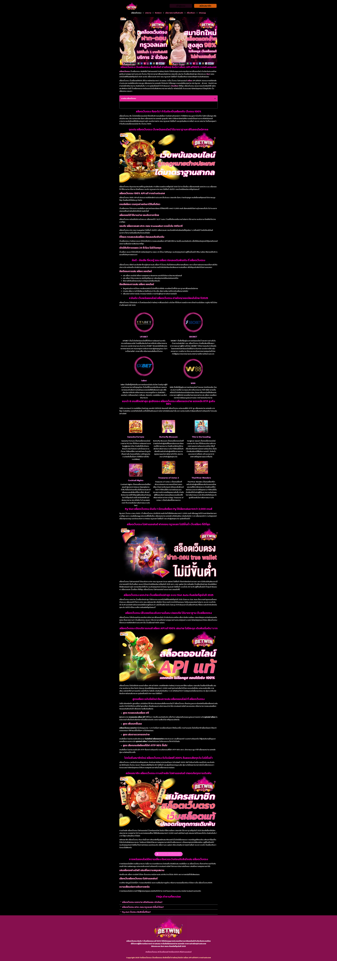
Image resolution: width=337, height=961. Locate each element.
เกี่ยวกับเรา (191, 12)
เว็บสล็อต (174, 86)
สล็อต (189, 80)
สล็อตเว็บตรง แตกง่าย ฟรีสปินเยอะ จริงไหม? (142, 902)
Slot (208, 74)
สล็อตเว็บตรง (136, 12)
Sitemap (202, 12)
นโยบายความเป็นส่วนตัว (174, 12)
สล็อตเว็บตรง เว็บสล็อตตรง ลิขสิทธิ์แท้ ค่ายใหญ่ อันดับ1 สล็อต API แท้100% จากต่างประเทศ (176, 957)
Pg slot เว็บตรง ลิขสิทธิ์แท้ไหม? (136, 912)
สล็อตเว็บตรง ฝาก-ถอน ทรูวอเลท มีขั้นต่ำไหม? (143, 907)
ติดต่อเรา (158, 12)
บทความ (148, 12)
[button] (168, 902)
